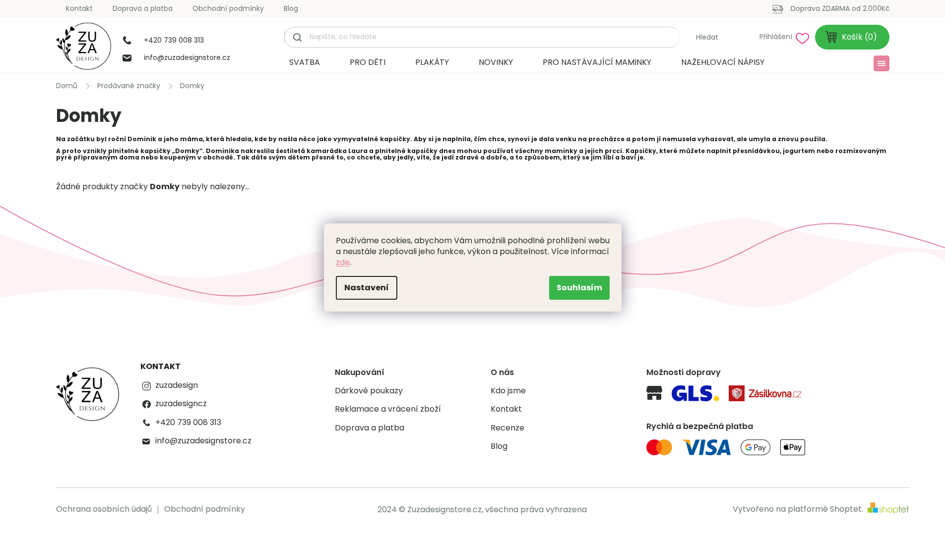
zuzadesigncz (181, 403)
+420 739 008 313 (188, 422)
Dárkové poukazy (369, 390)
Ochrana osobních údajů (104, 509)
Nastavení (366, 287)
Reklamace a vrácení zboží (388, 409)
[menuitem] (304, 62)
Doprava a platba (143, 8)
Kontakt (79, 8)
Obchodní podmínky (228, 8)
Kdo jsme (508, 390)
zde (343, 262)
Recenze (507, 428)
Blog (291, 8)
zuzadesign (176, 385)
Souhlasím (579, 287)
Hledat (707, 37)
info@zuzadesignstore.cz (203, 440)
